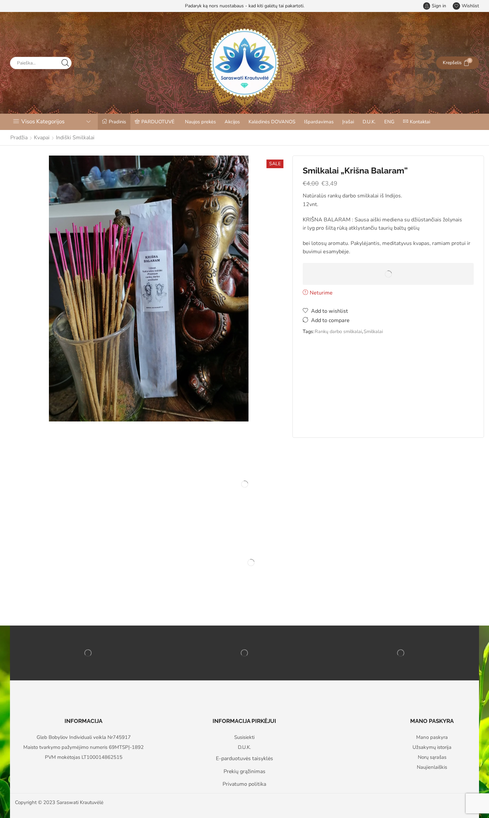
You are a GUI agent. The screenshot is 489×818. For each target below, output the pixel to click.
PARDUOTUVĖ (158, 121)
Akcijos (232, 121)
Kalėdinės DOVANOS (271, 121)
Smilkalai (373, 331)
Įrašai (348, 121)
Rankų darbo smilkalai (338, 331)
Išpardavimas (319, 121)
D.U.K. (369, 121)
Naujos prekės (200, 121)
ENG (389, 121)
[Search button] (65, 63)
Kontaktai (420, 121)
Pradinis (117, 121)
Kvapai (42, 137)
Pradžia (19, 137)
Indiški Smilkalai (75, 137)
